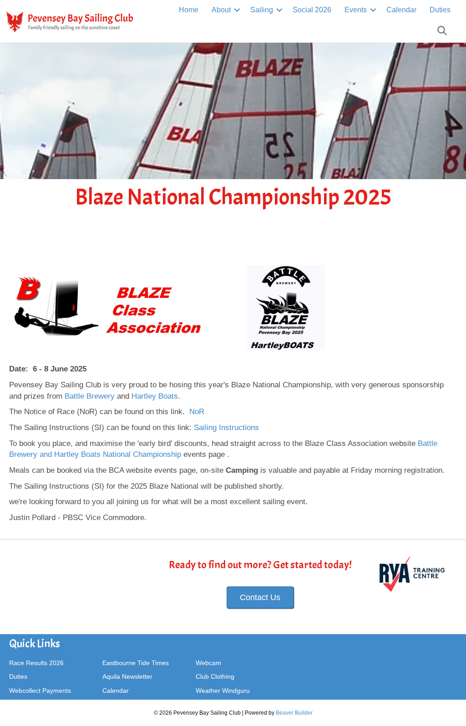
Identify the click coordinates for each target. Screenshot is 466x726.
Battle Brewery (90, 396)
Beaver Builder (294, 713)
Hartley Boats (155, 396)
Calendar (401, 10)
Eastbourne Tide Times (135, 662)
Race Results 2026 (36, 662)
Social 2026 (312, 10)
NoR (196, 411)
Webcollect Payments (40, 690)
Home (188, 10)
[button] (237, 10)
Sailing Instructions (226, 427)
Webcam (208, 662)
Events (355, 10)
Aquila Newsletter (127, 676)
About (221, 10)
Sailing (261, 10)
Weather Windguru (223, 690)
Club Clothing (215, 676)
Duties (440, 10)
